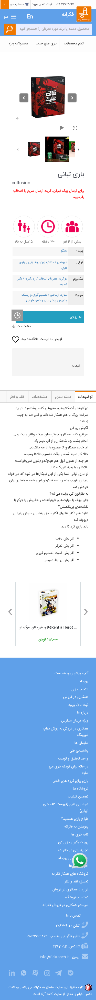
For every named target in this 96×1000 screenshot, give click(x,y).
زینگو (64, 250)
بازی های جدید (46, 43)
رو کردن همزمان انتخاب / (51, 278)
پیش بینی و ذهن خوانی (41, 300)
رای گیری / (29, 278)
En (30, 17)
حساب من (14, 4)
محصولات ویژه (18, 43)
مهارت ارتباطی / (57, 294)
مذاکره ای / (46, 262)
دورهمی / (60, 262)
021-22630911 (65, 4)
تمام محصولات (74, 43)
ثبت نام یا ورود (42, 4)
